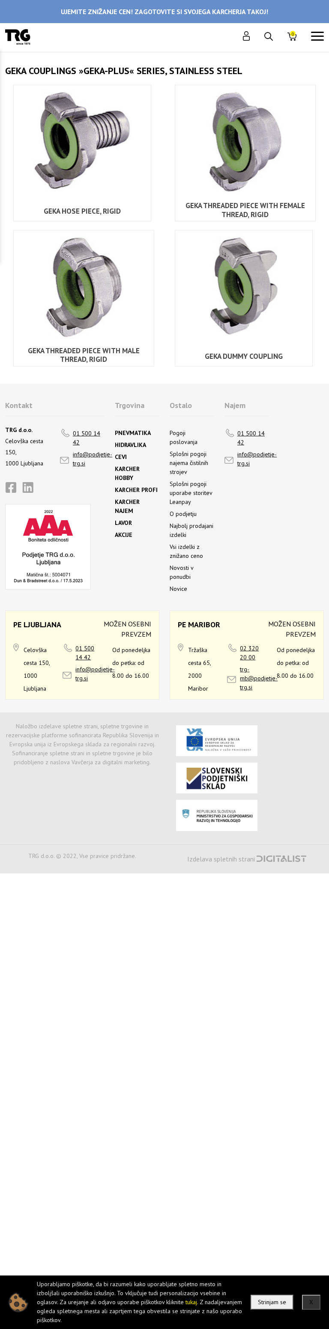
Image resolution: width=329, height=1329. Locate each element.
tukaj (191, 1302)
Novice (178, 589)
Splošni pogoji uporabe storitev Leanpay (191, 493)
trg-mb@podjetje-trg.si (259, 678)
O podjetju (183, 514)
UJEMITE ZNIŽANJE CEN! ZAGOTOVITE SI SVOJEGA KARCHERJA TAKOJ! (164, 11)
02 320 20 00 (249, 652)
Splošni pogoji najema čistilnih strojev (189, 463)
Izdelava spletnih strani (221, 859)
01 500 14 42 (86, 437)
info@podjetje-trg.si (92, 458)
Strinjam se (272, 1302)
